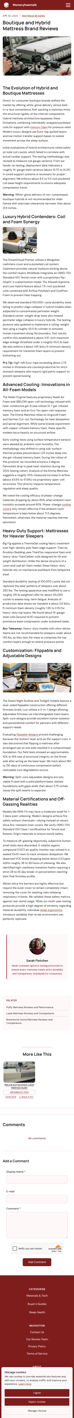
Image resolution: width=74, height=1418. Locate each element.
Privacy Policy (37, 1346)
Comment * (13, 1208)
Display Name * (15, 1171)
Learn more (24, 1383)
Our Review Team (37, 1339)
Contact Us (37, 1332)
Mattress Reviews (33, 16)
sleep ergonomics (51, 910)
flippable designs (27, 734)
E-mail (10, 1191)
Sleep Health (37, 1312)
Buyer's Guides (37, 1304)
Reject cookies (37, 1401)
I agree (37, 1392)
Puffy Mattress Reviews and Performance (29, 1007)
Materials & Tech (37, 1295)
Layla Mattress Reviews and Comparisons (30, 1013)
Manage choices (37, 1410)
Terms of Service (37, 1353)
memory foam (39, 127)
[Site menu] (68, 5)
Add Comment (37, 1262)
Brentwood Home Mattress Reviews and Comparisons (29, 1021)
